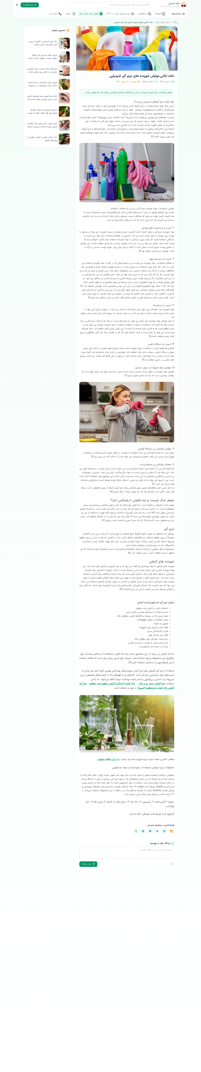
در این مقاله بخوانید (107, 759)
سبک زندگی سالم (163, 22)
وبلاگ (175, 22)
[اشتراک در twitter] (157, 831)
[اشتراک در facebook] (150, 831)
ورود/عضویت (28, 4)
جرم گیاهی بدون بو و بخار (151, 683)
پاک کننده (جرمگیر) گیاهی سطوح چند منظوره (112, 683)
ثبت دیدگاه (86, 864)
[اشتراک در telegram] (164, 831)
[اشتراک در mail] (143, 831)
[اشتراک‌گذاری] (136, 831)
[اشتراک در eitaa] (171, 831)
